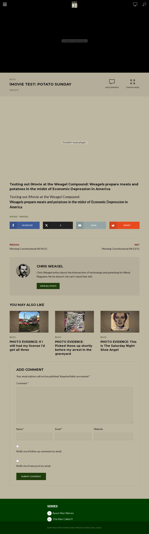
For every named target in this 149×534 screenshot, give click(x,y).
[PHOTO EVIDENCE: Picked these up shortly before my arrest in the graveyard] (74, 322)
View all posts (48, 286)
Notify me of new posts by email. (33, 465)
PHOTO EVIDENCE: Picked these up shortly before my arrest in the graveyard (73, 348)
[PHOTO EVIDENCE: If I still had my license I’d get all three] (29, 322)
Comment (22, 383)
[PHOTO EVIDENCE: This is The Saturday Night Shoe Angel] (119, 322)
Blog (13, 79)
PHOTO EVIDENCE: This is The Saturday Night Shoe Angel (118, 346)
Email (58, 429)
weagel (24, 216)
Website (98, 429)
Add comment (112, 87)
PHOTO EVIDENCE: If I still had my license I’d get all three (27, 346)
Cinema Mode (132, 87)
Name (20, 429)
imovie (13, 216)
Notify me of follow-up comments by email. (39, 451)
